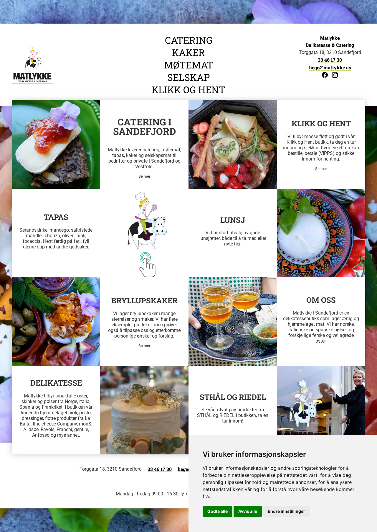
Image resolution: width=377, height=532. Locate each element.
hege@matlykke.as (330, 67)
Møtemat (188, 65)
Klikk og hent (188, 89)
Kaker (188, 52)
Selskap (188, 77)
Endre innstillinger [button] (286, 511)
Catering (188, 40)
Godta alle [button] (217, 511)
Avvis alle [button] (247, 511)
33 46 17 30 (330, 60)
